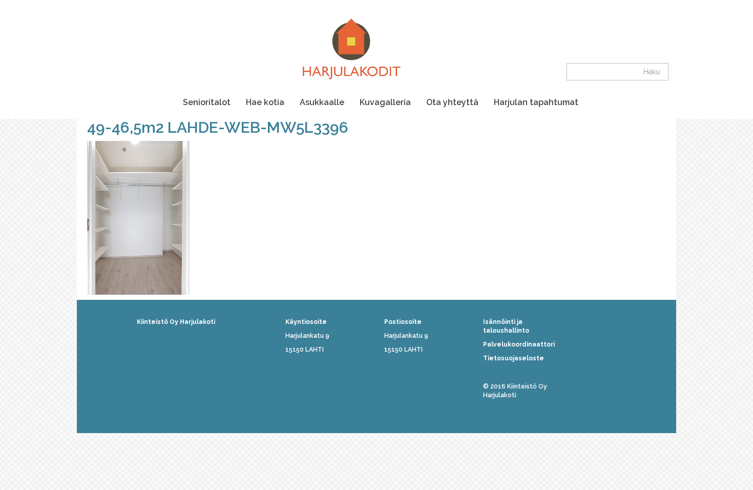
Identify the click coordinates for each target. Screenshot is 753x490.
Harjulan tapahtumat (536, 102)
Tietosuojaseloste (513, 358)
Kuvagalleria (385, 102)
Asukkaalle (322, 102)
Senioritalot (207, 102)
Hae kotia (265, 102)
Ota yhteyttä (452, 102)
